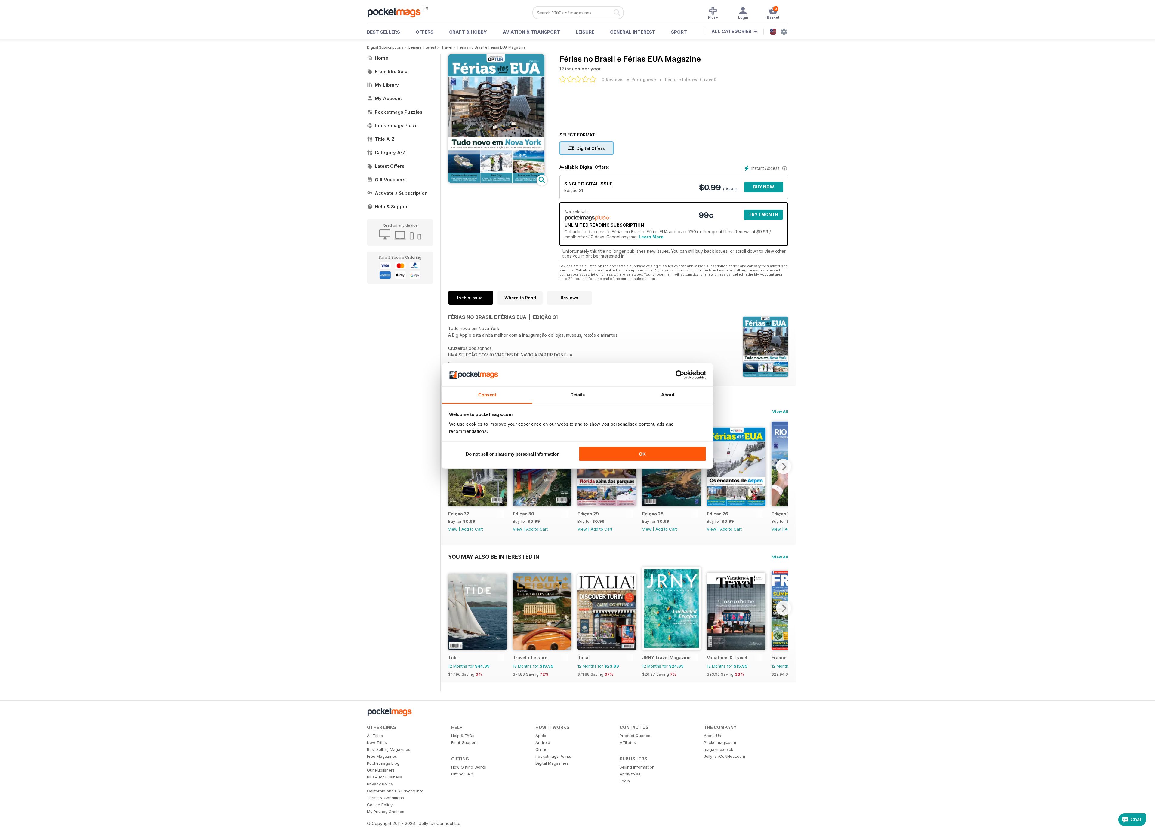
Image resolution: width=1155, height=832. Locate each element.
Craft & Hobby (468, 32)
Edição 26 (717, 513)
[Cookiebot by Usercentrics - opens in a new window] (680, 374)
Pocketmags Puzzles (399, 112)
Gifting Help (462, 774)
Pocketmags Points (553, 756)
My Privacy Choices (385, 811)
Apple (540, 735)
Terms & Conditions (385, 797)
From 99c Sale (391, 71)
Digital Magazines (551, 763)
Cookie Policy (380, 804)
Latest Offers (390, 166)
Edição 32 (458, 513)
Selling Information (637, 767)
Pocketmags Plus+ (396, 125)
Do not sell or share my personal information (512, 454)
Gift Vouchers (390, 179)
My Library (387, 85)
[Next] (783, 466)
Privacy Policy (380, 784)
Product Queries (635, 735)
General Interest (632, 32)
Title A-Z (385, 139)
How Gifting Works (468, 767)
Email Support (464, 742)
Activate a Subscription (401, 193)
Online (541, 749)
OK (642, 454)
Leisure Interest (422, 47)
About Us (712, 735)
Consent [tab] (487, 394)
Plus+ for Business (384, 777)
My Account (388, 98)
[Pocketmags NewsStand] (397, 12)
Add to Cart (472, 529)
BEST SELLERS (383, 32)
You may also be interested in (493, 557)
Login (625, 780)
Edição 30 (523, 513)
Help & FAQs (462, 735)
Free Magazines (382, 756)
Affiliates (628, 742)
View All (780, 411)
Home (381, 58)
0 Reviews (613, 79)
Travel (446, 47)
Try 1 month (763, 214)
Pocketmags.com (720, 742)
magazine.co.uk (718, 749)
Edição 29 (588, 513)
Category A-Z (390, 152)
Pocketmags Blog (383, 763)
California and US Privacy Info (395, 790)
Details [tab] (577, 394)
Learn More (651, 236)
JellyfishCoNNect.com (724, 756)
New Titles (377, 742)
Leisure (585, 32)
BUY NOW (763, 186)
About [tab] (667, 394)
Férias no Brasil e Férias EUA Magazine (491, 47)
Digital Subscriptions (385, 47)
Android (542, 742)
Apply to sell (631, 774)
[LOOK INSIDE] (496, 181)
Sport (679, 32)
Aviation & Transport (531, 32)
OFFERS (424, 32)
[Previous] (452, 608)
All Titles (375, 735)
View (452, 529)
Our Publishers (381, 770)
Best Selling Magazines (388, 749)
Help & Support (392, 207)
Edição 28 (653, 513)
